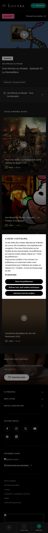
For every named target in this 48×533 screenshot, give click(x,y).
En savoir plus (10, 275)
